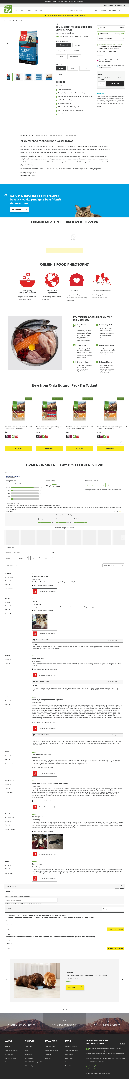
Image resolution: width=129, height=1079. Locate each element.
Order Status (28, 1046)
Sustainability (9, 1062)
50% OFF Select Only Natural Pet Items (62, 1)
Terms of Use (68, 1066)
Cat (22, 10)
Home (5, 21)
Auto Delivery (69, 1054)
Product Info (26, 136)
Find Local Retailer (50, 1046)
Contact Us (28, 1054)
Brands (29, 10)
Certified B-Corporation (11, 1050)
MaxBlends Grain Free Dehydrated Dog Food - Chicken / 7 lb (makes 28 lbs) (18, 427)
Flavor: (58, 41)
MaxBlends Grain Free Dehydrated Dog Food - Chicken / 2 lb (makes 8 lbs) (79, 427)
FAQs (26, 1050)
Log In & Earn (16, 210)
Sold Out (64, 250)
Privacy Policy (29, 1066)
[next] (126, 426)
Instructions (55, 136)
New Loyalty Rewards (71, 1046)
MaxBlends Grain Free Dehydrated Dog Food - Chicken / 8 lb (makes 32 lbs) (110, 427)
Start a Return (29, 1058)
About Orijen (70, 136)
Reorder (104, 10)
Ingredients (41, 136)
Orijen (57, 24)
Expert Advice (9, 1054)
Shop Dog (48, 1054)
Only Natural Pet (95, 1073)
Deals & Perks (68, 1058)
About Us (7, 1046)
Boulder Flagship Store (51, 1050)
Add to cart (19, 448)
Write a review (74, 36)
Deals (35, 10)
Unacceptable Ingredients (72, 1050)
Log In (102, 79)
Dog (16, 10)
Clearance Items (69, 1062)
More (41, 10)
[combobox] (82, 10)
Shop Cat (47, 1058)
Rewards (114, 10)
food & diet (70, 972)
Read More (72, 987)
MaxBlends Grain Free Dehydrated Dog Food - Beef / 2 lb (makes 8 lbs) (49, 427)
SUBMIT (122, 1044)
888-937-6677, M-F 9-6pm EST (33, 1062)
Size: (57, 64)
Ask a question (84, 36)
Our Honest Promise (10, 1058)
